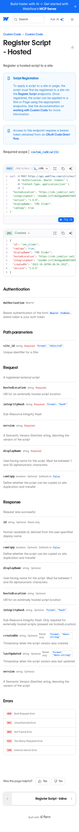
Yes (45, 781)
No (61, 781)
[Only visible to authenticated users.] (72, 47)
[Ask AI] (70, 168)
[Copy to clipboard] (63, 168)
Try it (68, 219)
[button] (39, 713)
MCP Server (48, 9)
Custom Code (12, 34)
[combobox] (18, 233)
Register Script (27, 94)
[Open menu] (72, 19)
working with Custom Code (30, 110)
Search (23, 19)
